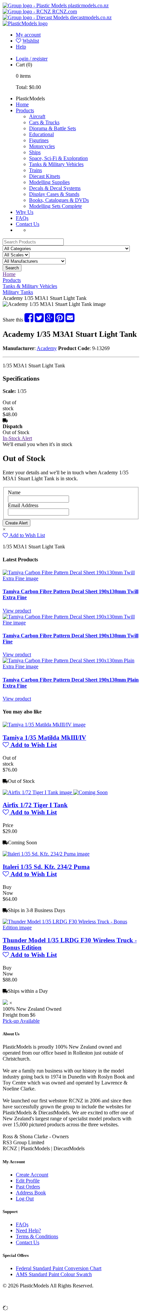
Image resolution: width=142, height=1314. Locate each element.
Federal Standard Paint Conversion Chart (58, 1268)
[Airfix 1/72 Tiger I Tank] (55, 792)
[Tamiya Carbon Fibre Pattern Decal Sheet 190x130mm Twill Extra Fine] (71, 578)
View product (17, 610)
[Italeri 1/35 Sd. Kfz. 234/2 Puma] (46, 854)
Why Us (24, 212)
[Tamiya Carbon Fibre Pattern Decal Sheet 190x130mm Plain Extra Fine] (71, 666)
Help (21, 46)
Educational (41, 134)
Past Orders (28, 1186)
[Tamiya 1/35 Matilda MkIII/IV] (44, 724)
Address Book (31, 1192)
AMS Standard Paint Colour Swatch (54, 1274)
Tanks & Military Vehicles (56, 164)
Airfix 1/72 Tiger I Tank (35, 804)
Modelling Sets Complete (55, 206)
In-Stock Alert (17, 438)
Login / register (32, 58)
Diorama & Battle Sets (52, 128)
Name (14, 492)
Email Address (23, 505)
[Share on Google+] (49, 320)
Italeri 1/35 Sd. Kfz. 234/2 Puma (46, 866)
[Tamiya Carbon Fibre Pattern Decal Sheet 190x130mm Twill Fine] (71, 622)
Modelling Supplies (49, 182)
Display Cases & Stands (54, 194)
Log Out (25, 1198)
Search (12, 267)
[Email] (69, 320)
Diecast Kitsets (44, 176)
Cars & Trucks (44, 122)
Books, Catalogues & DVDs (59, 200)
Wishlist (30, 41)
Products (25, 110)
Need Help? (28, 1230)
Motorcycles (42, 146)
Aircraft (37, 116)
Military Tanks (18, 292)
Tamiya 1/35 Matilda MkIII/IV (44, 737)
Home (22, 104)
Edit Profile (28, 1180)
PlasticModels (30, 98)
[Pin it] (59, 320)
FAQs (22, 218)
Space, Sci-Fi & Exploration (58, 158)
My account (28, 35)
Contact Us (27, 224)
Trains (35, 170)
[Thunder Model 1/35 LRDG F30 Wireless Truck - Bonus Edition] (71, 927)
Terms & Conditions (37, 1236)
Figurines (39, 140)
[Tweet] (39, 320)
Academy (47, 348)
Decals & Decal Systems (55, 188)
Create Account (32, 1174)
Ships (35, 152)
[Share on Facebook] (28, 320)
